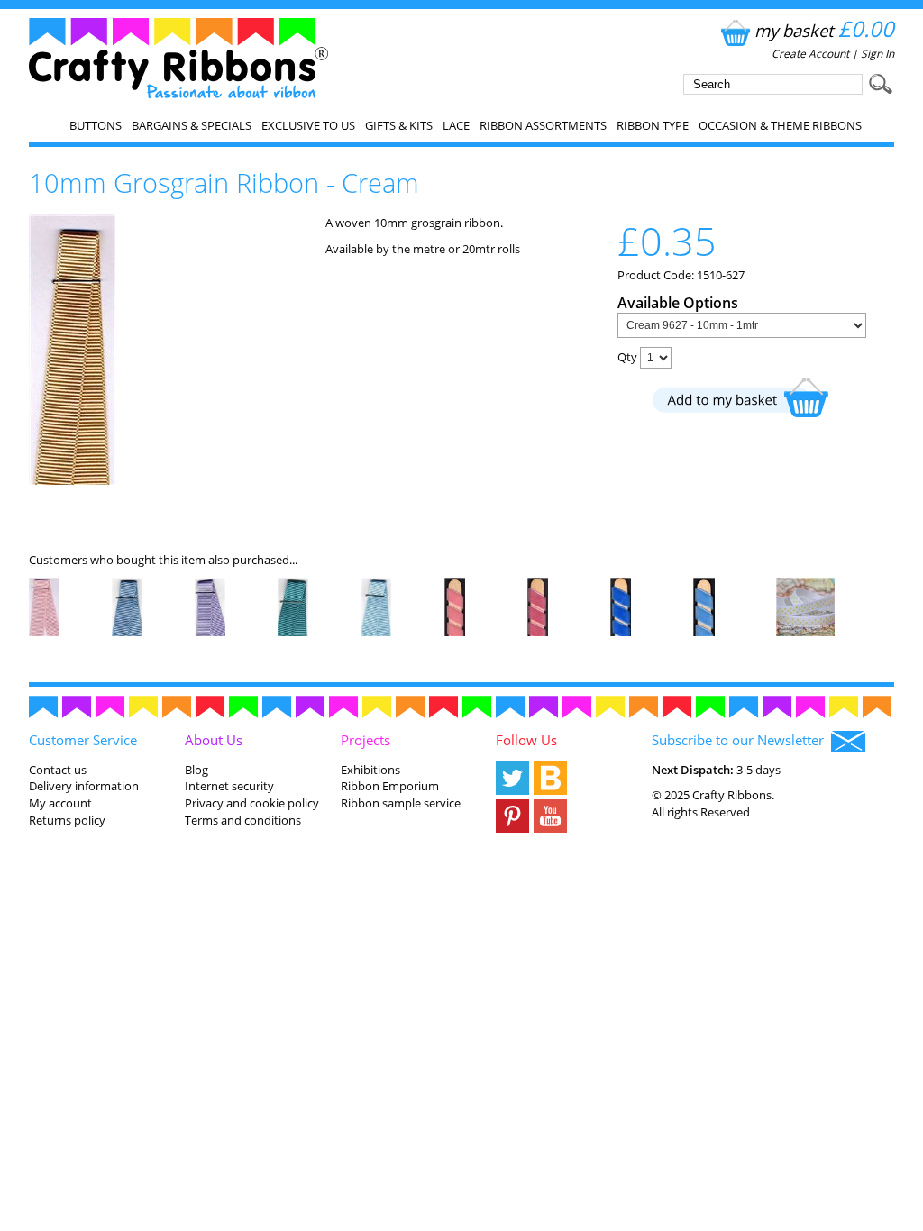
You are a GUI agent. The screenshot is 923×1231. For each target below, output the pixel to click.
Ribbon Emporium (390, 786)
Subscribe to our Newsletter (741, 740)
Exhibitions (370, 769)
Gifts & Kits (399, 125)
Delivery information (84, 786)
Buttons (95, 125)
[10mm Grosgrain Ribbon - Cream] (72, 480)
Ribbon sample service (401, 803)
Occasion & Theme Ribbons (780, 125)
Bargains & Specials (191, 125)
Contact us (58, 769)
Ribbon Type (653, 125)
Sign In (877, 53)
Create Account (810, 53)
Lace (456, 125)
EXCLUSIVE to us (308, 125)
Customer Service (83, 740)
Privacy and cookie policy (252, 803)
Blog (196, 769)
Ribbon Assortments (543, 125)
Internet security (229, 786)
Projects (365, 740)
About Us (213, 740)
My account (60, 803)
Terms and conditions (243, 820)
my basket (824, 30)
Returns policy (67, 820)
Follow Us (526, 740)
